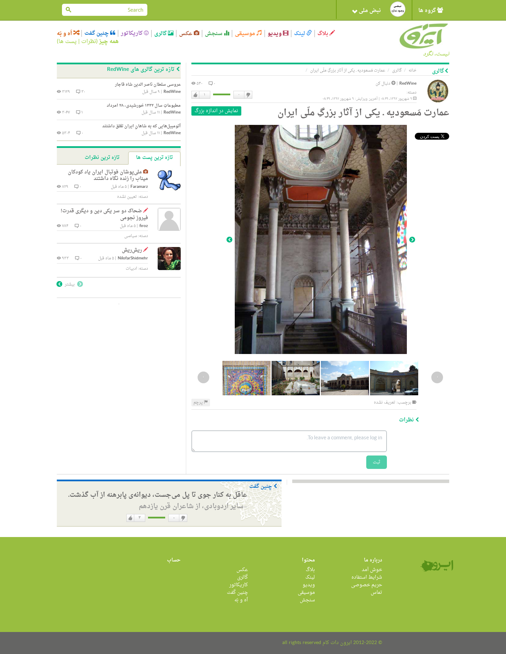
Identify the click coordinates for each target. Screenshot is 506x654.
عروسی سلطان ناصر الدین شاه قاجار (148, 84)
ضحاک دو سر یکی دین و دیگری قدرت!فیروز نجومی (104, 214)
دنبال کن (383, 83)
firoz (143, 226)
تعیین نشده (127, 197)
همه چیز (109, 41)
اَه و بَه (65, 33)
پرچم (198, 402)
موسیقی (245, 33)
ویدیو (275, 33)
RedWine (408, 83)
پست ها (68, 41)
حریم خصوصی (366, 585)
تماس (376, 592)
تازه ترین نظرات (102, 157)
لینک (300, 33)
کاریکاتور (132, 33)
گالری (161, 33)
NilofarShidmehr (133, 258)
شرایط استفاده (366, 577)
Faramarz (139, 187)
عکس (186, 33)
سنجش (214, 33)
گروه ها (427, 11)
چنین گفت (97, 33)
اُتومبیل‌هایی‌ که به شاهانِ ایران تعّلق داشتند (141, 126)
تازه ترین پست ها (154, 157)
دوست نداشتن (248, 95)
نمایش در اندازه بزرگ (216, 111)
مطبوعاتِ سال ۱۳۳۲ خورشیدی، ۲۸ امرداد (144, 105)
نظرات (88, 41)
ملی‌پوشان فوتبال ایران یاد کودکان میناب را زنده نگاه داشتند (108, 176)
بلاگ (323, 33)
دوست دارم (195, 95)
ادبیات (131, 268)
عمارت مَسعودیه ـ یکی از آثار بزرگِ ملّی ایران (347, 70)
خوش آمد (372, 570)
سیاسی (130, 236)
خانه (413, 70)
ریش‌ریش (132, 250)
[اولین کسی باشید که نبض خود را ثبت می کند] (397, 9)
